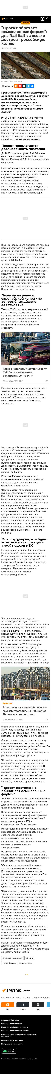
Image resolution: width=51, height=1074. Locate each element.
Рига (18, 997)
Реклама (4, 1040)
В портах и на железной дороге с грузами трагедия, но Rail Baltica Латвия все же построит (25, 711)
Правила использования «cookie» (15, 1031)
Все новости (7, 997)
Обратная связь (16, 1040)
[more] (46, 380)
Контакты (15, 1020)
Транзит (7, 703)
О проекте (5, 1020)
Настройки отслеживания (12, 1044)
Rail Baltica (29, 958)
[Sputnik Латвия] (7, 19)
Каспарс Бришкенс (9, 963)
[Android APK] (9, 1051)
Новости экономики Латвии (12, 958)
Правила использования (11, 1023)
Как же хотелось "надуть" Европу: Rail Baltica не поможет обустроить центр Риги (25, 372)
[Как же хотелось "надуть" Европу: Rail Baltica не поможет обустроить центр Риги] (25, 348)
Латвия (26, 997)
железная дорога (25, 963)
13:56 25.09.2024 (8, 48)
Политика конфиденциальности (14, 1027)
